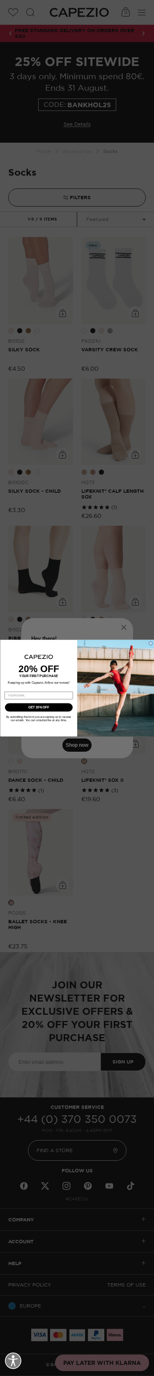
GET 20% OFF (38, 707)
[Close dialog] (151, 643)
